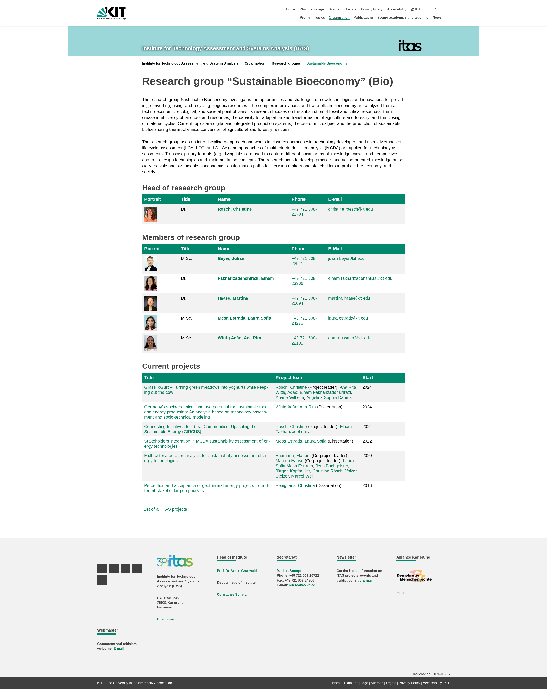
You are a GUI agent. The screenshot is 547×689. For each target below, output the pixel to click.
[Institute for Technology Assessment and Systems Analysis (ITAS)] (410, 46)
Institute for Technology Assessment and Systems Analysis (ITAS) (225, 48)
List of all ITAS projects (165, 509)
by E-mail (364, 580)
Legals (351, 9)
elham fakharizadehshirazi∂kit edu (360, 278)
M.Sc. (186, 258)
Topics (319, 17)
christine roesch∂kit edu (350, 209)
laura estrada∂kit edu (348, 318)
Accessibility (396, 9)
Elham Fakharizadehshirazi (325, 392)
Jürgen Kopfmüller (293, 471)
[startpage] (448, 17)
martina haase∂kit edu (349, 298)
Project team (290, 377)
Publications (363, 17)
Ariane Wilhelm (290, 397)
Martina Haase (289, 460)
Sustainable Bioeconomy (326, 63)
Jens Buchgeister (332, 465)
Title (185, 199)
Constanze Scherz (232, 594)
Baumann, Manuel (293, 455)
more (400, 593)
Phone (298, 199)
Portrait (152, 199)
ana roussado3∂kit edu (349, 338)
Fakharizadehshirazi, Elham (246, 278)
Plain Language (312, 9)
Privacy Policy (371, 9)
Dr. (184, 209)
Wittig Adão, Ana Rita (239, 338)
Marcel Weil (302, 476)
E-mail (118, 648)
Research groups (286, 63)
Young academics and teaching (403, 17)
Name (224, 199)
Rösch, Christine (235, 209)
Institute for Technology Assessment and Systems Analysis (190, 63)
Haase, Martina (233, 298)
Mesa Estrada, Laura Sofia (244, 318)
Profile (305, 17)
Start (367, 377)
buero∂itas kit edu (303, 585)
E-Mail (335, 199)
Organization (339, 17)
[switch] (448, 9)
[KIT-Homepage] (111, 13)
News (436, 17)
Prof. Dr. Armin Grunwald (237, 571)
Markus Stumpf (289, 571)
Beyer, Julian (231, 258)
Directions (165, 619)
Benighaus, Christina (295, 485)
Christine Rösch (328, 471)
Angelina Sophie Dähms (329, 397)
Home (290, 9)
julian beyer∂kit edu (346, 258)
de (436, 9)
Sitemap (335, 9)
